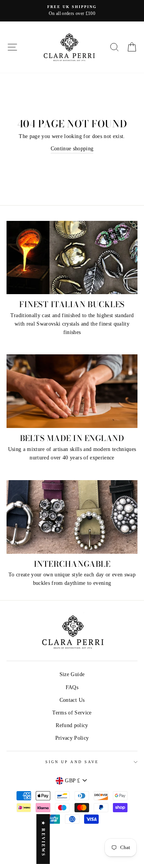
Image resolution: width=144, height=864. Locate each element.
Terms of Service (71, 713)
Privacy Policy (72, 738)
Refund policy (72, 725)
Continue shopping (72, 148)
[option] (72, 11)
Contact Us (72, 700)
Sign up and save (72, 762)
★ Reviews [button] (43, 839)
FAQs (72, 687)
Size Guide (72, 674)
